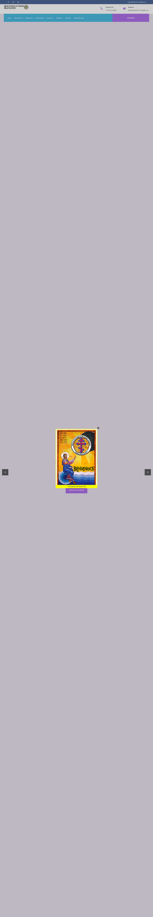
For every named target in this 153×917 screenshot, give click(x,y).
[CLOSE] (98, 428)
